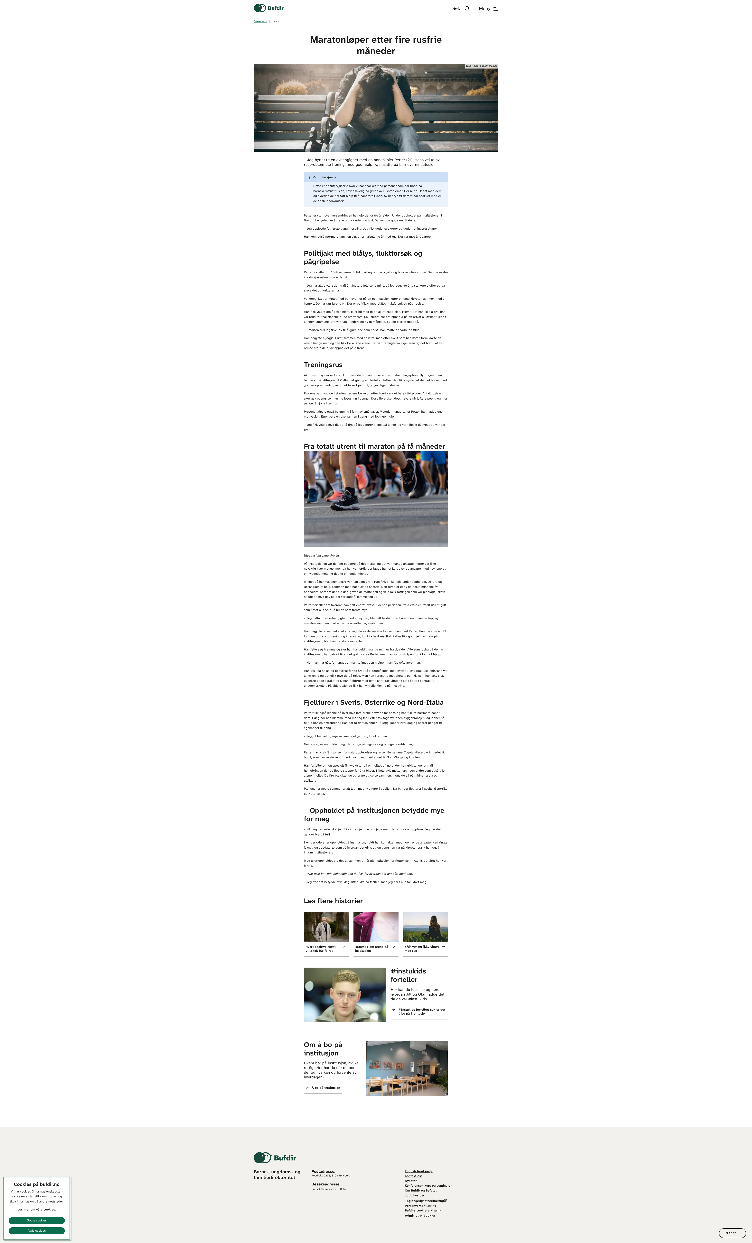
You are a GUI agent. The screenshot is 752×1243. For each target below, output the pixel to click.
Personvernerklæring (420, 1206)
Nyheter (411, 1181)
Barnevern (260, 21)
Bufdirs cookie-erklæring (423, 1210)
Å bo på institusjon (326, 1088)
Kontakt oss (414, 1176)
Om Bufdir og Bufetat (421, 1190)
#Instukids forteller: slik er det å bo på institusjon (422, 1012)
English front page (419, 1171)
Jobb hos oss (415, 1195)
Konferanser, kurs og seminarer (428, 1186)
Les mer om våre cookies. (37, 1209)
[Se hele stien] (276, 21)
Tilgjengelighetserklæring (424, 1201)
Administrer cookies (420, 1215)
